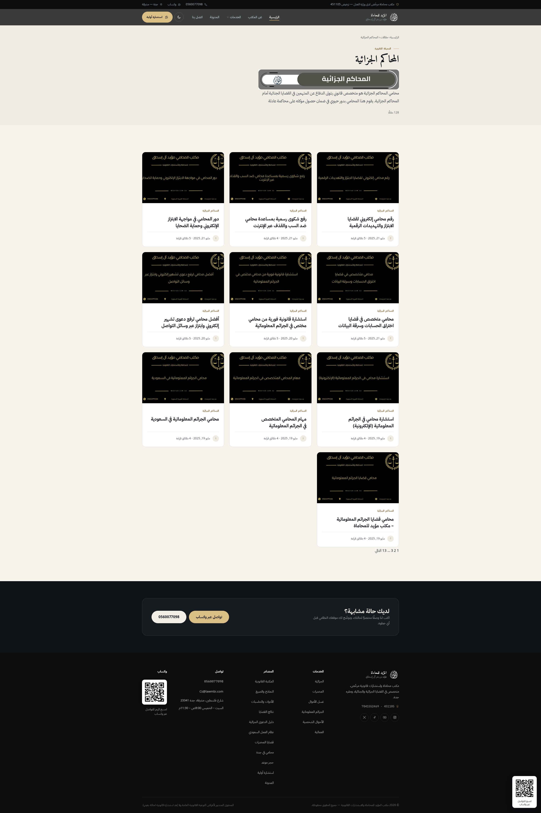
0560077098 (213, 681)
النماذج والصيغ (265, 691)
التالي (378, 550)
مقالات (384, 37)
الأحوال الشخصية (313, 722)
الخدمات (235, 17)
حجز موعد (267, 762)
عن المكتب (255, 17)
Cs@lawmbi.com (211, 691)
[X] (364, 717)
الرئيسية (274, 17)
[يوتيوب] (384, 717)
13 (384, 550)
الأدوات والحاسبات (262, 701)
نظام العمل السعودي (261, 732)
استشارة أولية (266, 772)
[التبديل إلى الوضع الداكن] (179, 17)
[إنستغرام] (395, 717)
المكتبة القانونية (264, 681)
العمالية (319, 732)
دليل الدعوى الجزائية (261, 722)
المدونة (214, 17)
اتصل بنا (197, 17)
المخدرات (318, 691)
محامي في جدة (265, 752)
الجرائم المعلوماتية (313, 711)
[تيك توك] (374, 717)
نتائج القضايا (266, 711)
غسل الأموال (316, 701)
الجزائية (319, 681)
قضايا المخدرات (264, 742)
